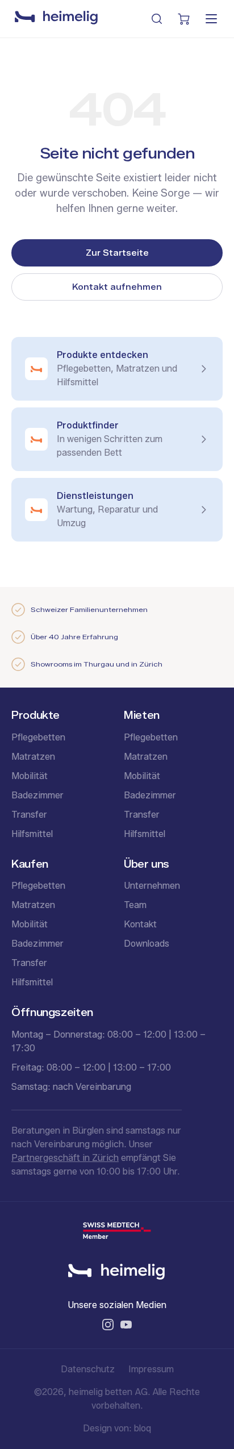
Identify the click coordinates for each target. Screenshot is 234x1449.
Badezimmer (37, 795)
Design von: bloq (117, 1428)
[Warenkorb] (184, 18)
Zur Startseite (117, 253)
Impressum (151, 1369)
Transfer (29, 814)
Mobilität (29, 776)
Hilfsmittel (32, 833)
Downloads (146, 943)
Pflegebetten (38, 737)
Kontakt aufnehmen (117, 287)
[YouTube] (126, 1324)
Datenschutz (88, 1369)
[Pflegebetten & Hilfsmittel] (56, 19)
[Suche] (156, 18)
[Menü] (211, 18)
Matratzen (33, 756)
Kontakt (140, 924)
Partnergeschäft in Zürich (65, 1157)
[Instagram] (108, 1324)
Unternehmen (152, 885)
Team (135, 905)
